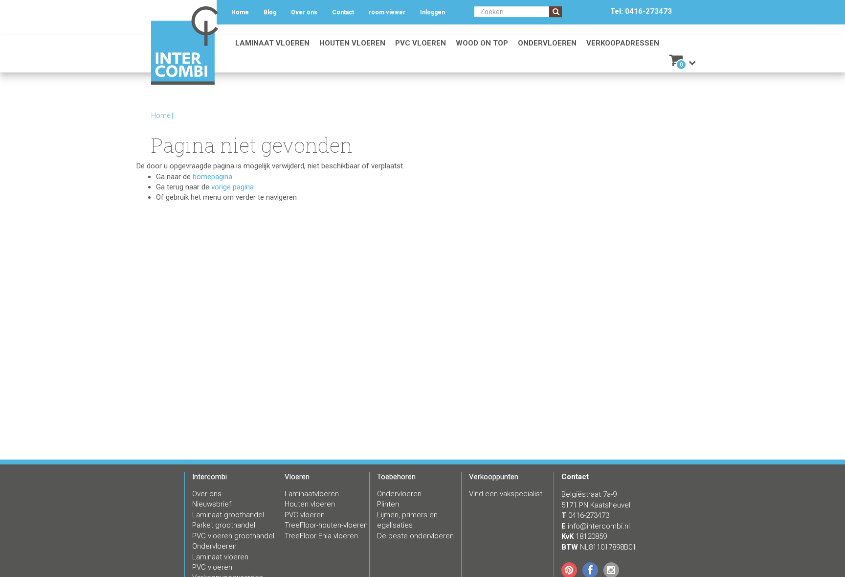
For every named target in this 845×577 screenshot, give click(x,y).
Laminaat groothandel (228, 514)
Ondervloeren (547, 43)
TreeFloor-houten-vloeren (326, 525)
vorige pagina (232, 187)
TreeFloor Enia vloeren (321, 535)
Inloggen (432, 12)
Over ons (304, 12)
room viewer (387, 12)
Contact (343, 12)
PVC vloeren (420, 43)
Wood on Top (482, 43)
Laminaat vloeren (272, 43)
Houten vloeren (352, 43)
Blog (270, 12)
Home (240, 12)
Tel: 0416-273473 (641, 11)
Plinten (388, 504)
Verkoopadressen (622, 43)
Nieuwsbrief (211, 504)
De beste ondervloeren (415, 535)
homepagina (212, 176)
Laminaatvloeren (312, 493)
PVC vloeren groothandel (233, 535)
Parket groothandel (223, 525)
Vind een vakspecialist (505, 493)
